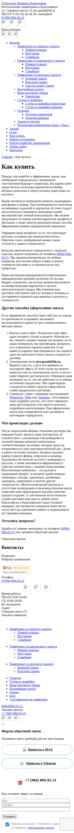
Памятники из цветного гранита (39, 75)
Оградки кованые (37, 118)
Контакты (16, 150)
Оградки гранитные (38, 114)
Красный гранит (36, 82)
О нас (13, 132)
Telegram (44, 397)
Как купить (17, 135)
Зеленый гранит (36, 78)
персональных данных (41, 827)
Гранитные (32, 96)
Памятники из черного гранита (38, 46)
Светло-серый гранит (39, 85)
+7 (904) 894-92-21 (14, 713)
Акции (14, 128)
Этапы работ (18, 146)
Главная (7, 157)
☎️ (37, 781)
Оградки (23, 110)
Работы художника (22, 139)
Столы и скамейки (29, 100)
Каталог (14, 42)
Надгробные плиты (30, 89)
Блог (12, 696)
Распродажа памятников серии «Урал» (43, 125)
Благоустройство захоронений (29, 143)
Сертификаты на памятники (28, 699)
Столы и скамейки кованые (43, 107)
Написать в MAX (40, 749)
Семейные (32, 57)
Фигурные (32, 53)
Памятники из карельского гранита (41, 60)
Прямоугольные (36, 50)
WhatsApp (16, 397)
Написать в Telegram (41, 763)
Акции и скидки (28, 121)
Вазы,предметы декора (32, 93)
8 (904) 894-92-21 (13, 581)
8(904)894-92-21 (12, 706)
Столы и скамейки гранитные (45, 103)
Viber (27, 397)
